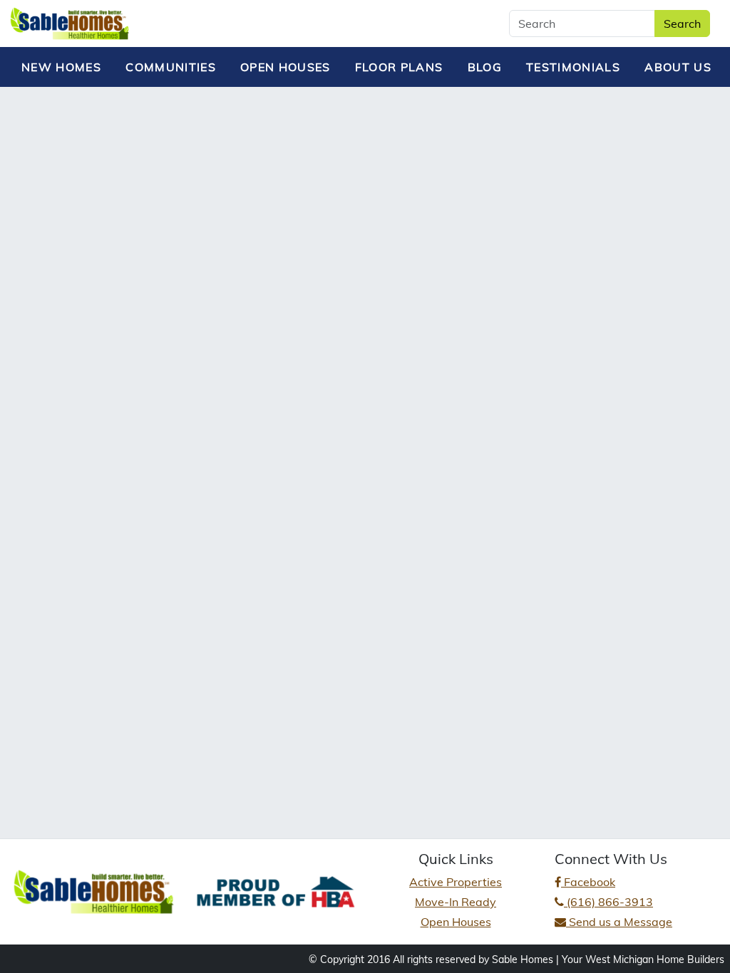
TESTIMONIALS (573, 67)
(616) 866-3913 (608, 902)
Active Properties (455, 882)
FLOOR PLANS (399, 67)
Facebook (588, 882)
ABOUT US (677, 67)
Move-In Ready (455, 902)
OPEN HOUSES (285, 67)
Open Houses (456, 922)
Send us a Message (619, 922)
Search (682, 23)
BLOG (485, 67)
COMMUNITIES (170, 67)
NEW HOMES (61, 67)
